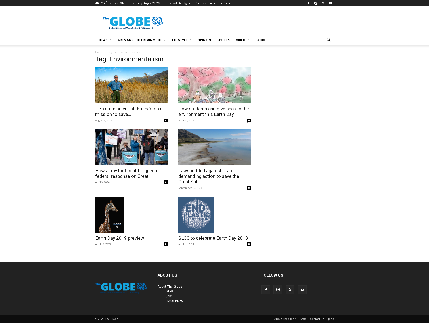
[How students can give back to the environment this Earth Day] (214, 85)
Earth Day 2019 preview (119, 238)
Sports (223, 40)
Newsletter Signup (180, 3)
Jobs (169, 296)
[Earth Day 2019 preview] (131, 215)
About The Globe (220, 3)
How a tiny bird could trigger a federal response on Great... (126, 173)
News (102, 40)
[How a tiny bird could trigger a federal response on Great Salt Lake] (131, 147)
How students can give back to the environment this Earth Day (213, 111)
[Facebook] (308, 3)
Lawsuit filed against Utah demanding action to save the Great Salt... (208, 176)
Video (240, 40)
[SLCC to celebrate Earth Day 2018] (214, 215)
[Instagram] (315, 3)
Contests (201, 3)
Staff (169, 291)
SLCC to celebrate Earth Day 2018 (213, 238)
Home (99, 52)
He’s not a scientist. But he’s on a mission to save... (128, 111)
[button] (328, 40)
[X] (323, 3)
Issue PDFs (174, 300)
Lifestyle (179, 40)
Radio (260, 40)
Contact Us (317, 319)
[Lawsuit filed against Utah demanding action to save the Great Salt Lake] (214, 147)
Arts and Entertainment (140, 40)
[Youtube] (330, 3)
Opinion (204, 40)
